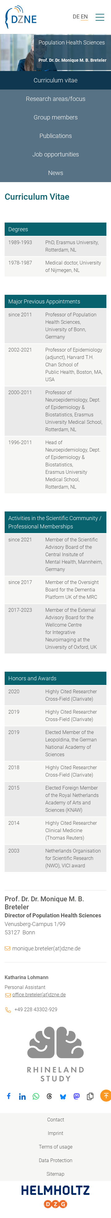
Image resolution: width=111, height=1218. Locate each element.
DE (76, 16)
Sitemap (55, 1174)
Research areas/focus (55, 98)
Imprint (55, 1133)
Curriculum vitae (55, 80)
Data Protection (55, 1160)
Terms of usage (55, 1147)
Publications (55, 136)
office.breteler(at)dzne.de (39, 995)
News (55, 173)
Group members (56, 117)
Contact (55, 1120)
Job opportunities (55, 154)
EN (84, 16)
